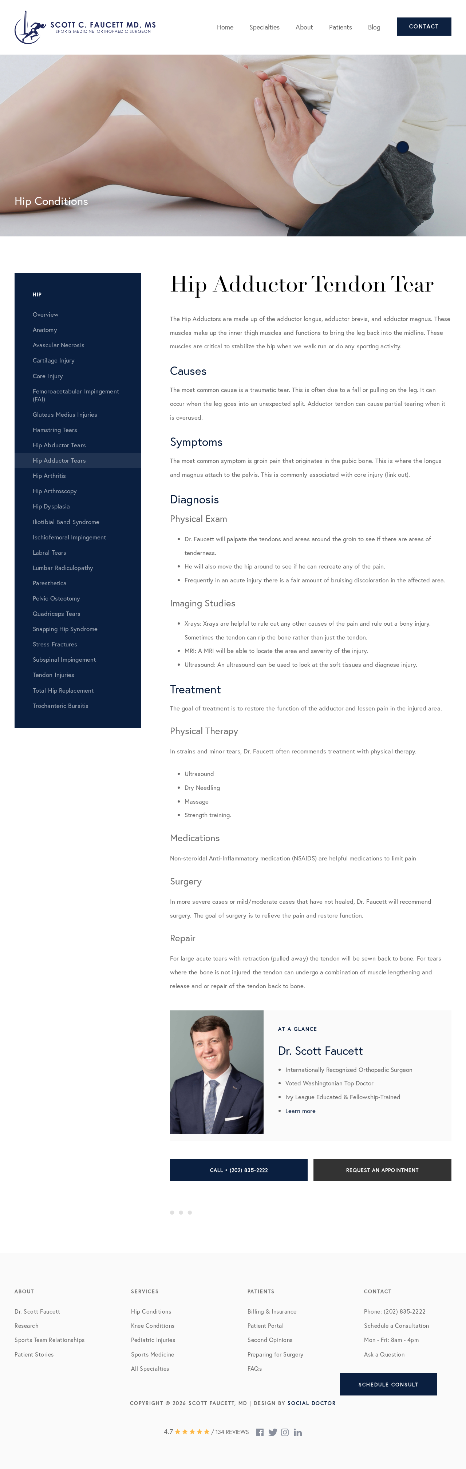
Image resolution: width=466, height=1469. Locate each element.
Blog (374, 27)
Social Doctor (312, 1402)
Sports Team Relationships (50, 1339)
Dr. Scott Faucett (37, 1311)
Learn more (300, 1110)
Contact (424, 26)
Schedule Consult (388, 1384)
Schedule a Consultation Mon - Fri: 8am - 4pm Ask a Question (396, 1340)
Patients (340, 27)
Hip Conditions (151, 1311)
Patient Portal (266, 1325)
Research (27, 1325)
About (304, 27)
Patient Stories (34, 1354)
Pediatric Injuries (153, 1339)
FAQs (255, 1368)
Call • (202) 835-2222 (239, 1170)
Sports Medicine (152, 1354)
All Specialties (150, 1368)
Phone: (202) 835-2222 (395, 1311)
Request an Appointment (382, 1170)
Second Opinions (270, 1339)
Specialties (264, 27)
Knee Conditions (153, 1325)
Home (225, 27)
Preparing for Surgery (276, 1354)
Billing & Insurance (272, 1311)
